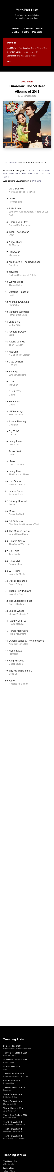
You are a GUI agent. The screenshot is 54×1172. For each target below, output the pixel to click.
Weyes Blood (16, 281)
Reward (13, 364)
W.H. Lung (14, 571)
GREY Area (14, 324)
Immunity (13, 384)
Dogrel (12, 404)
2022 (46, 170)
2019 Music (27, 81)
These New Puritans (20, 590)
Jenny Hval (15, 471)
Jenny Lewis (16, 441)
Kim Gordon (15, 481)
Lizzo (12, 461)
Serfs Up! (13, 673)
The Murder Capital (19, 531)
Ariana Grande (17, 341)
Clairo (12, 381)
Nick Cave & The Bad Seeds (24, 261)
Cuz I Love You (16, 464)
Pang (11, 294)
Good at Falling (16, 604)
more (9, 61)
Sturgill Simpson (18, 580)
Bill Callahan (16, 521)
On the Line (14, 444)
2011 (6, 176)
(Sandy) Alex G (17, 620)
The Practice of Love (19, 474)
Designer (13, 424)
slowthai (13, 271)
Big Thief (14, 431)
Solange (13, 371)
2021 (5, 173)
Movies (15, 28)
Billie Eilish (15, 208)
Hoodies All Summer (19, 683)
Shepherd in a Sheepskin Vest (24, 524)
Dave (12, 198)
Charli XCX (15, 391)
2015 (30, 173)
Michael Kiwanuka (19, 301)
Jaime (12, 504)
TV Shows (27, 28)
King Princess (16, 660)
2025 (28, 170)
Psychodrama (15, 201)
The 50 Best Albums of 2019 (32, 162)
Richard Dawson (18, 331)
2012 (48, 173)
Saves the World (17, 514)
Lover (11, 454)
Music (39, 28)
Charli (12, 394)
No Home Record (17, 484)
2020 (11, 173)
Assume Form (16, 494)
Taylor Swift (15, 451)
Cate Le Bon (16, 361)
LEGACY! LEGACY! (19, 613)
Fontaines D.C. (17, 401)
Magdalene (14, 255)
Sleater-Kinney (17, 541)
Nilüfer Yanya (16, 411)
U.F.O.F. (13, 434)
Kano (12, 680)
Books (15, 31)
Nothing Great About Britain (22, 275)
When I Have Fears (18, 534)
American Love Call (18, 643)
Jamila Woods (16, 610)
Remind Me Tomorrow (20, 225)
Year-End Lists (27, 9)
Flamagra (13, 653)
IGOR (11, 235)
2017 (24, 173)
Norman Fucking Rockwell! (22, 191)
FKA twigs (14, 252)
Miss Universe (16, 414)
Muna (12, 511)
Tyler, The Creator (19, 232)
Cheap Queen (16, 663)
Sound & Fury (15, 584)
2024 (34, 170)
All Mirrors (14, 245)
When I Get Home (17, 374)
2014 (36, 173)
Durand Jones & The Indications (26, 640)
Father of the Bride (18, 314)
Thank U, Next (16, 344)
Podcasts (37, 31)
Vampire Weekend (19, 311)
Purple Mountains (18, 630)
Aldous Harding (17, 421)
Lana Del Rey (16, 188)
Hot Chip (14, 351)
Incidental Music (17, 574)
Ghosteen (13, 265)
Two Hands (14, 554)
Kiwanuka (14, 304)
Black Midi (14, 561)
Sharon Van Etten (18, 222)
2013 (42, 173)
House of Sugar (16, 623)
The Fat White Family (20, 670)
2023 (40, 170)
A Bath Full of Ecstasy (19, 354)
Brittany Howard (18, 501)
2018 (18, 173)
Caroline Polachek (19, 291)
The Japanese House (21, 600)
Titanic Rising (15, 285)
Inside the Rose (16, 594)
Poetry (25, 31)
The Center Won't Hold (20, 544)
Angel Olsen (15, 242)
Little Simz (14, 321)
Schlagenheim (16, 564)
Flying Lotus (15, 650)
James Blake (16, 491)
